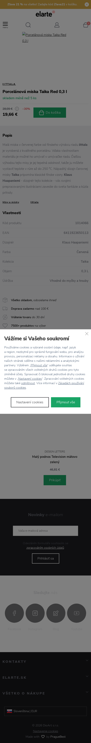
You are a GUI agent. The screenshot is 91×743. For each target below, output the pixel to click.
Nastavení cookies (30, 379)
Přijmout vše (39, 365)
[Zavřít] (87, 333)
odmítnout (28, 383)
